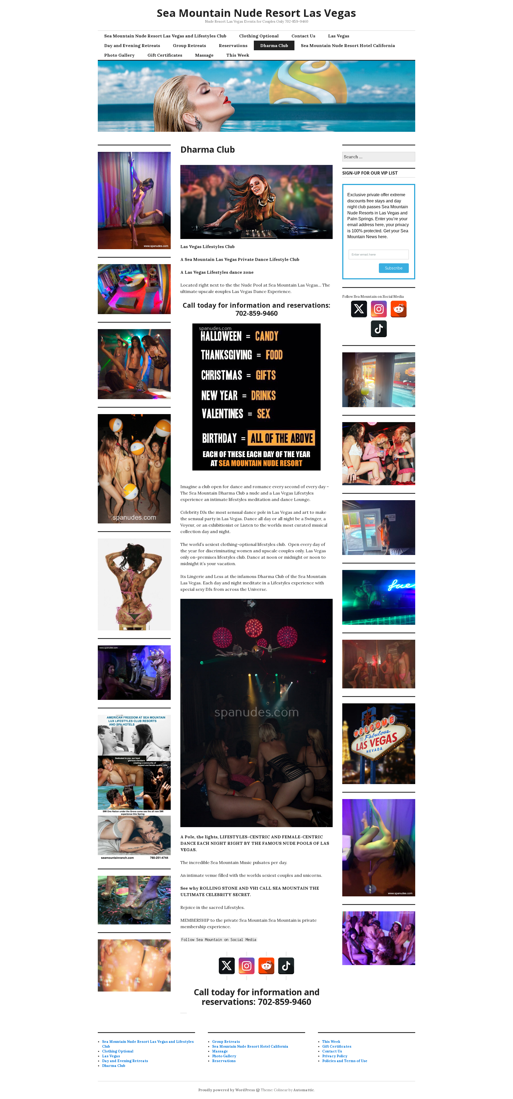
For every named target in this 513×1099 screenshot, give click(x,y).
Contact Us (303, 35)
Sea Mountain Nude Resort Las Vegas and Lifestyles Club (165, 35)
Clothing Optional (259, 35)
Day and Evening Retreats (132, 45)
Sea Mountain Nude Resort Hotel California (348, 45)
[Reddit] (266, 965)
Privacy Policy (334, 1056)
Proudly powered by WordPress (226, 1090)
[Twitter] (226, 965)
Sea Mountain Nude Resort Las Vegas (256, 12)
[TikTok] (286, 965)
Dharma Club (274, 45)
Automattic (303, 1090)
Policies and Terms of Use (344, 1061)
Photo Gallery (119, 55)
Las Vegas (338, 35)
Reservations (233, 45)
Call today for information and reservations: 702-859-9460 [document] (257, 997)
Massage (204, 55)
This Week (237, 55)
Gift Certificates (164, 55)
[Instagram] (246, 965)
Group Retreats (189, 45)
